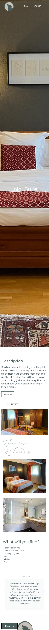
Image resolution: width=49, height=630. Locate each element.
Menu (26, 6)
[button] (4, 592)
